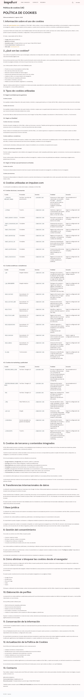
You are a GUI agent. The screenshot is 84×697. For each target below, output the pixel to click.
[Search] (72, 2)
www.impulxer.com (14, 25)
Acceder (78, 2)
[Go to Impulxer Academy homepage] (10, 2)
